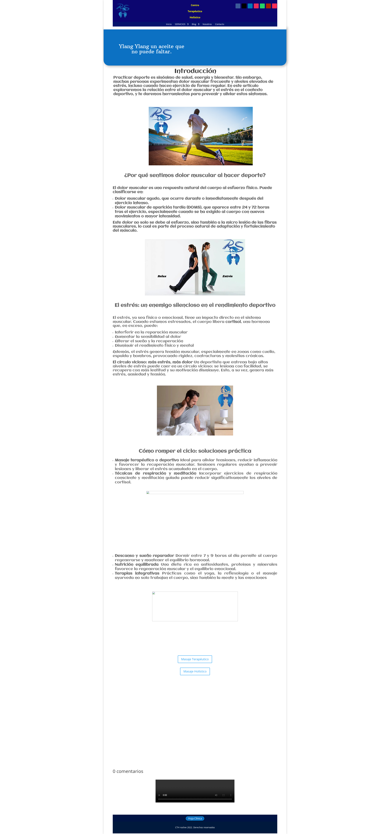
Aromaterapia (174, 697)
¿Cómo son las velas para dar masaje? (140, 693)
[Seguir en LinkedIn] (250, 6)
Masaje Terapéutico (195, 659)
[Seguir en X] (244, 6)
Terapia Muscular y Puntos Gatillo (184, 721)
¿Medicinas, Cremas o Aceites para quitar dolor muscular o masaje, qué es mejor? (168, 717)
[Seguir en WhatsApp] (262, 6)
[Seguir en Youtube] (268, 6)
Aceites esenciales (156, 697)
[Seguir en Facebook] (238, 6)
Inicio (169, 24)
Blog (194, 24)
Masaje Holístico (195, 671)
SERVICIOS (180, 24)
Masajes (186, 697)
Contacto (219, 24)
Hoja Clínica (195, 818)
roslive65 (124, 697)
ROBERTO (125, 721)
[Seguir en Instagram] (256, 6)
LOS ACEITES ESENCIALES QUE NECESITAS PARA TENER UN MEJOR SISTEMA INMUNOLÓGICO (175, 741)
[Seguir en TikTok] (274, 6)
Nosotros (207, 24)
